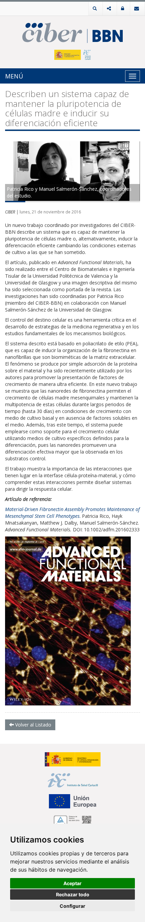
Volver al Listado (32, 724)
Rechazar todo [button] (72, 894)
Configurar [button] (72, 906)
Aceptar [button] (72, 883)
